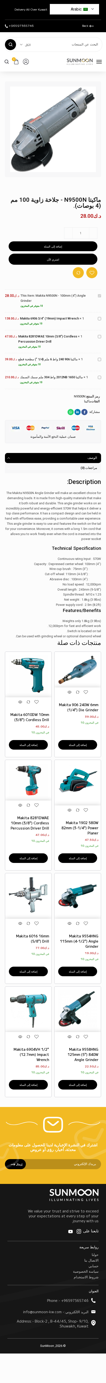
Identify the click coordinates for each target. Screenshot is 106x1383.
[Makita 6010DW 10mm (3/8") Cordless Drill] (28, 674)
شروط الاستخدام (86, 1276)
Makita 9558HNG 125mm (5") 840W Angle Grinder (83, 1054)
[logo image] (80, 61)
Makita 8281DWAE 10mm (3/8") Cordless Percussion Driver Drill (30, 822)
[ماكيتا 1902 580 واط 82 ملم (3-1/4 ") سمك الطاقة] (77, 783)
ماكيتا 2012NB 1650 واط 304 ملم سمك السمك (51, 377)
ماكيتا (87, 401)
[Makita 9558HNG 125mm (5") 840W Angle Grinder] (77, 1009)
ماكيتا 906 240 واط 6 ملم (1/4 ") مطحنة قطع (48, 359)
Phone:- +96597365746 (67, 1300)
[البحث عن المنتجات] (10, 44)
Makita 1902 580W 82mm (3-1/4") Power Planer (79, 827)
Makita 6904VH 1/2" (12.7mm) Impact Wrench (31, 1054)
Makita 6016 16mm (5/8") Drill (32, 938)
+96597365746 (21, 25)
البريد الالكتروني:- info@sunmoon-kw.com (55, 1311)
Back (85, 25)
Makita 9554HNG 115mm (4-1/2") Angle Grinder (79, 941)
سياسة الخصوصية (86, 1271)
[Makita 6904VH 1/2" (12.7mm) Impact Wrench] (28, 1009)
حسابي (93, 1265)
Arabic (77, 9)
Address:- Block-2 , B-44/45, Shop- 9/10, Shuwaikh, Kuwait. (52, 1323)
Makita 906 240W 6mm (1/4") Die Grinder (78, 707)
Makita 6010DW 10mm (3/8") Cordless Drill (29, 717)
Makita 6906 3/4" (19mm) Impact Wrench (49, 318)
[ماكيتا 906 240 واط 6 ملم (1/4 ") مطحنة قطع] (77, 669)
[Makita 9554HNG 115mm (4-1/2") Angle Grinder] (77, 896)
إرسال (18, 1164)
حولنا (95, 1254)
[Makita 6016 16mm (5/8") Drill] (28, 896)
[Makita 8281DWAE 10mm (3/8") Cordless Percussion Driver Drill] (28, 781)
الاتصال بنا (91, 1260)
